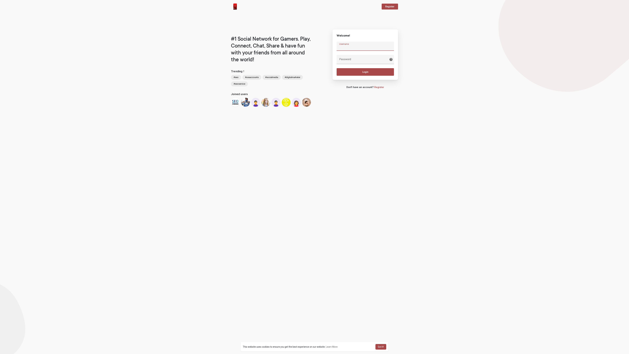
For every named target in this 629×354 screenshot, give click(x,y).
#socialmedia (271, 77)
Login (365, 72)
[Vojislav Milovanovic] (255, 102)
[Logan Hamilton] (265, 102)
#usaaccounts (252, 77)
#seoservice (239, 84)
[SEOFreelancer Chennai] (235, 102)
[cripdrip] (245, 102)
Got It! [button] (381, 346)
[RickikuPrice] (276, 102)
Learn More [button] (332, 346)
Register (389, 6)
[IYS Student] (286, 102)
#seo (236, 77)
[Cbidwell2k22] (296, 102)
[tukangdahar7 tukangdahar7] (306, 102)
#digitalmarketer (292, 77)
